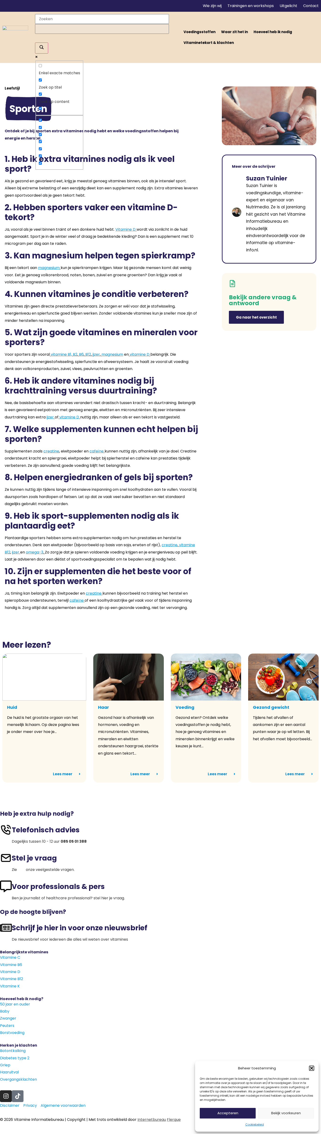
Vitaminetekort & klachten (209, 42)
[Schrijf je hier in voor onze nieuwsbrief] (6, 928)
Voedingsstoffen (199, 31)
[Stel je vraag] (6, 858)
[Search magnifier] (41, 48)
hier (21, 869)
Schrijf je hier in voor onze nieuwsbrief (79, 928)
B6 (81, 354)
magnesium (49, 267)
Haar (103, 707)
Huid (12, 707)
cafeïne (97, 451)
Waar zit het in (234, 31)
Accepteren (227, 1113)
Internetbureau (151, 1119)
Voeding (185, 707)
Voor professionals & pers (58, 886)
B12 (88, 354)
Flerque (174, 1119)
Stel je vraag (34, 858)
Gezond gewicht (271, 707)
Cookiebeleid (254, 1124)
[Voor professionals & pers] (6, 886)
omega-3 (34, 552)
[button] (311, 1068)
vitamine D (139, 354)
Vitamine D (125, 229)
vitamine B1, (61, 354)
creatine (169, 545)
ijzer (96, 354)
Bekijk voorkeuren (286, 1113)
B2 (75, 354)
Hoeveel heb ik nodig (273, 31)
